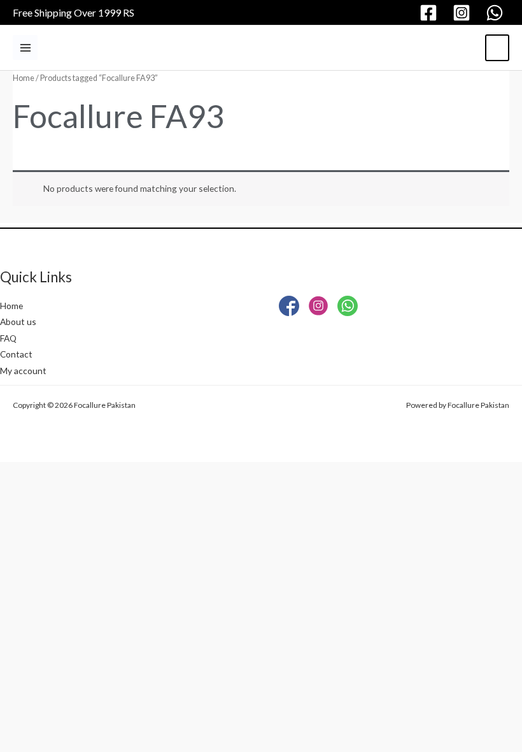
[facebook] (430, 13)
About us (18, 321)
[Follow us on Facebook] (289, 308)
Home (23, 78)
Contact (16, 354)
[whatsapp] (496, 13)
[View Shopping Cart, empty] (497, 47)
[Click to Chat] (347, 308)
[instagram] (463, 13)
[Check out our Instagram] (318, 308)
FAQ (8, 338)
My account (23, 370)
